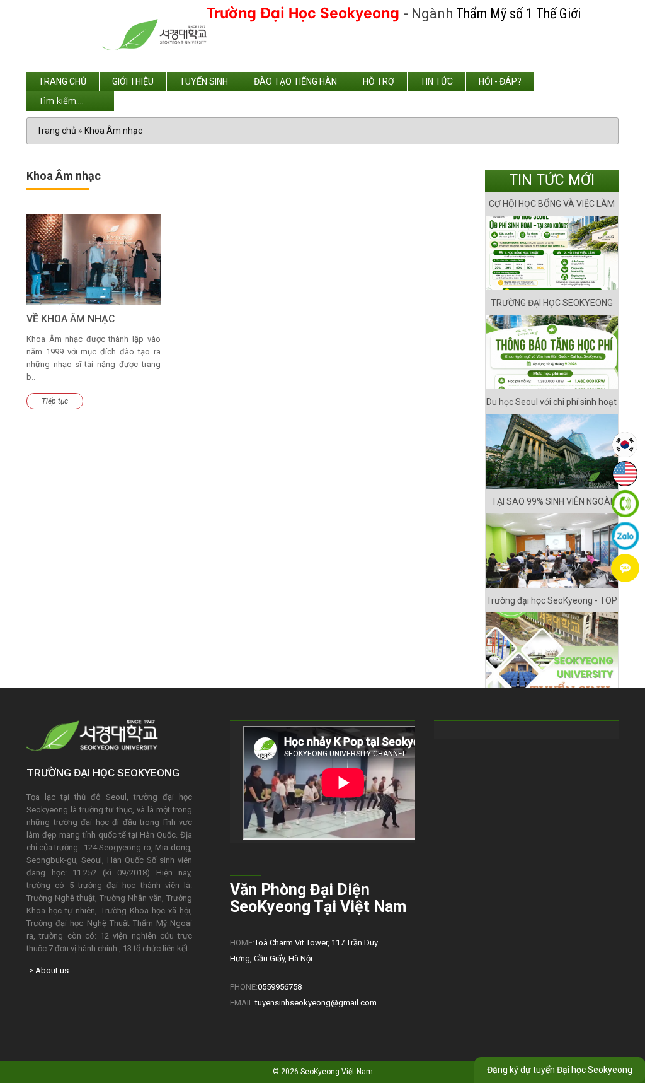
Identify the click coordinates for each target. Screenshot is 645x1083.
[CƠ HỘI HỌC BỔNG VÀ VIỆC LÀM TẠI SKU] (552, 253)
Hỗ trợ (378, 81)
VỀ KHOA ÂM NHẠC (70, 319)
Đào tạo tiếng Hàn (295, 81)
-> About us (47, 970)
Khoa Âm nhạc (113, 131)
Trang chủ (62, 81)
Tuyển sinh (204, 81)
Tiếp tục (55, 401)
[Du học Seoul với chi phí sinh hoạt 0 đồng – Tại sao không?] (552, 451)
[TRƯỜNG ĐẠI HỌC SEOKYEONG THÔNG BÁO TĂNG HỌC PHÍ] (552, 352)
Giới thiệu (133, 81)
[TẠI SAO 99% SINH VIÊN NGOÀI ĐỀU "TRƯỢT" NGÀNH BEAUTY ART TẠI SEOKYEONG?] (552, 550)
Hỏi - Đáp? (500, 81)
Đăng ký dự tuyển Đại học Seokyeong (559, 1070)
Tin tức (436, 81)
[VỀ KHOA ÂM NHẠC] (93, 259)
